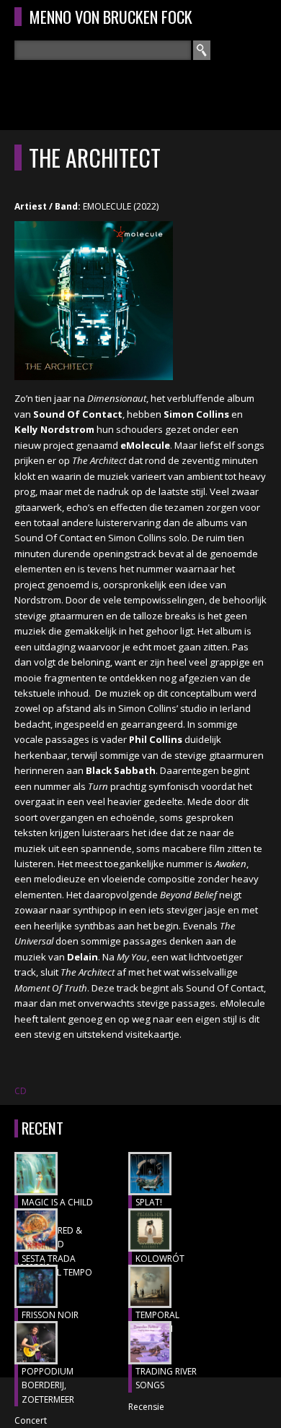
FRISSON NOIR (50, 1315)
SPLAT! (148, 1202)
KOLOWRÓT (159, 1258)
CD (20, 1091)
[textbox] (102, 50)
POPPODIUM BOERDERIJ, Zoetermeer (48, 1385)
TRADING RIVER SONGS (166, 1378)
